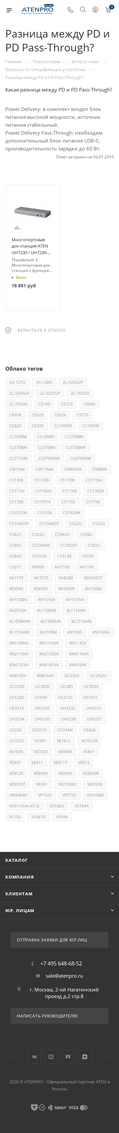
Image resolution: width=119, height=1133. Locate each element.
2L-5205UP (50, 393)
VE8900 (41, 773)
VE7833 (41, 751)
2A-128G (44, 382)
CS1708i (67, 480)
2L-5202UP (73, 382)
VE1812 (64, 741)
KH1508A (93, 589)
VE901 (42, 784)
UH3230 (42, 708)
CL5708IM (74, 436)
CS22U (99, 523)
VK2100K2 (67, 784)
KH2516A (17, 610)
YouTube (51, 1057)
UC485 (66, 686)
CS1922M (18, 512)
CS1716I (16, 491)
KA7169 (87, 567)
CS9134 (39, 556)
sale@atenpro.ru (64, 975)
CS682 (86, 534)
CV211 (15, 567)
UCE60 (41, 697)
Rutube (68, 1057)
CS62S (15, 534)
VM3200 (94, 784)
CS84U (15, 556)
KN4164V (77, 665)
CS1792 (68, 502)
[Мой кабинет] (95, 10)
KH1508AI (18, 599)
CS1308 (16, 480)
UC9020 (91, 686)
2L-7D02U (80, 393)
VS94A (62, 817)
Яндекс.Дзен (85, 1057)
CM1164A (44, 469)
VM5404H (18, 795)
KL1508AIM (19, 621)
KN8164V (45, 675)
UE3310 (90, 697)
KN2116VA (19, 654)
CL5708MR (76, 447)
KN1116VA (49, 643)
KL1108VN (46, 610)
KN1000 (74, 632)
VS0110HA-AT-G (24, 806)
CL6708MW (80, 458)
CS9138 (64, 556)
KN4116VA (79, 654)
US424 (89, 730)
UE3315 (16, 708)
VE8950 (65, 773)
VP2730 (69, 795)
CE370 (67, 404)
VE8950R (91, 773)
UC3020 (42, 686)
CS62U (38, 534)
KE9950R (66, 589)
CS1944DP (49, 523)
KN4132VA (19, 665)
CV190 (88, 556)
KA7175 (16, 578)
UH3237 (94, 719)
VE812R (16, 773)
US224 (15, 730)
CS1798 (93, 502)
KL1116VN (75, 610)
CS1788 (16, 502)
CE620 (38, 415)
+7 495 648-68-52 (61, 963)
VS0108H (95, 795)
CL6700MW (49, 458)
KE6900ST (93, 578)
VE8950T (17, 784)
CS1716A (94, 480)
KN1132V (77, 643)
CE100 (44, 404)
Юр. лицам (19, 910)
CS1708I (41, 480)
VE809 (15, 762)
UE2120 (65, 697)
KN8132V (17, 675)
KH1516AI (75, 599)
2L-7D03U (18, 404)
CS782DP (68, 545)
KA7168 (62, 567)
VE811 (37, 762)
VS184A (82, 806)
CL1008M (18, 436)
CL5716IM (18, 458)
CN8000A (73, 469)
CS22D (75, 523)
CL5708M (46, 447)
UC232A (71, 675)
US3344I (65, 730)
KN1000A (101, 632)
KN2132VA (49, 654)
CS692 (15, 545)
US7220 (16, 741)
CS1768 (69, 491)
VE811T (60, 762)
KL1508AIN (51, 621)
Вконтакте (34, 1057)
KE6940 (16, 589)
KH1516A (46, 599)
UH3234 (16, 719)
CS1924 (45, 512)
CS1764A (43, 491)
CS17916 (42, 502)
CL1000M (63, 426)
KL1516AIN (81, 621)
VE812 (84, 762)
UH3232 (67, 708)
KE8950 (41, 589)
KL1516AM (19, 632)
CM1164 (17, 469)
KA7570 (41, 578)
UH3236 (68, 719)
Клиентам (18, 894)
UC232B (16, 686)
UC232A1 (98, 675)
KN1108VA (19, 643)
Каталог (16, 860)
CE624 (60, 415)
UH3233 (93, 708)
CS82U (94, 545)
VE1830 (16, 751)
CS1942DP (19, 523)
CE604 (15, 415)
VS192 (15, 817)
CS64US (62, 534)
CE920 (38, 426)
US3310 (39, 730)
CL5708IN (18, 447)
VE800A (65, 751)
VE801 (89, 751)
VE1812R (89, 741)
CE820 (15, 426)
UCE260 (16, 697)
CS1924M (71, 512)
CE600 (89, 404)
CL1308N (45, 436)
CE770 (83, 415)
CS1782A (95, 491)
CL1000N (90, 426)
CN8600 (99, 469)
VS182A (57, 806)
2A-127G (17, 382)
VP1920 (45, 795)
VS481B (38, 817)
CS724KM (41, 545)
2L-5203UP (19, 393)
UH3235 (42, 719)
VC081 (40, 741)
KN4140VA (49, 665)
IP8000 (38, 567)
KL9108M (48, 632)
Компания (19, 877)
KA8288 (66, 578)
